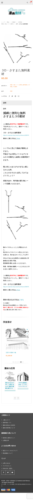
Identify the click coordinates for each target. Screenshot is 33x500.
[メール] (18, 96)
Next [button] (29, 345)
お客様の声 (6, 440)
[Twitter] (12, 96)
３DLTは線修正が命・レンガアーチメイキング (22, 384)
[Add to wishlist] (27, 333)
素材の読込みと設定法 (9, 425)
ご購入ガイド (6, 420)
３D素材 (13, 22)
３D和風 (20, 22)
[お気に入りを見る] (30, 2)
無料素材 (25, 84)
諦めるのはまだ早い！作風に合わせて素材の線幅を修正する (9, 385)
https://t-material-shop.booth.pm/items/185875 (16, 135)
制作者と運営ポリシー (9, 438)
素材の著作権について (9, 427)
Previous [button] (6, 345)
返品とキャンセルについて (10, 450)
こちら (18, 138)
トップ (3, 22)
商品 (8, 22)
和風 (11, 91)
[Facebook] (9, 96)
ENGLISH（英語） (8, 468)
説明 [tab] (4, 103)
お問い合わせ (6, 463)
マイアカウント (7, 466)
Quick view (27, 329)
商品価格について (8, 453)
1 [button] (13, 362)
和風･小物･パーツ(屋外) (7, 24)
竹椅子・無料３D (11, 352)
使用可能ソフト (7, 422)
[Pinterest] (15, 96)
